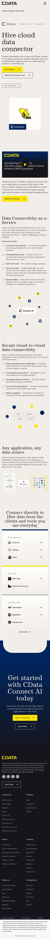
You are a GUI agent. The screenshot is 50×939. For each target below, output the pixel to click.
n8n (27, 901)
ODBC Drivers (7, 800)
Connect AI (30, 804)
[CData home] (11, 3)
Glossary (5, 905)
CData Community (9, 885)
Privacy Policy (25, 918)
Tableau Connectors (9, 831)
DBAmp (29, 812)
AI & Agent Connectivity (10, 852)
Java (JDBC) (6, 804)
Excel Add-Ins (7, 823)
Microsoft (29, 897)
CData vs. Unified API (9, 864)
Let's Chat (9, 784)
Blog (3, 893)
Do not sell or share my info (25, 936)
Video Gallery (7, 909)
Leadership (30, 860)
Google (28, 893)
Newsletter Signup (8, 901)
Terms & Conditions (8, 918)
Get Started (10, 69)
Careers (29, 868)
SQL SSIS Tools (31, 808)
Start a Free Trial (22, 718)
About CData (31, 845)
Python (4, 812)
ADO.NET (5, 808)
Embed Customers (9, 856)
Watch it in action (12, 199)
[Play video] (25, 164)
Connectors (6, 845)
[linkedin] (4, 776)
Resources (5, 897)
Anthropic (30, 885)
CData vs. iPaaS (7, 860)
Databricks (30, 889)
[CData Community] (17, 776)
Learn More (22, 726)
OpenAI (29, 905)
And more (23, 632)
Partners (29, 864)
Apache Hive (26, 24)
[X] (8, 776)
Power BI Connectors (9, 827)
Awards (29, 856)
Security (40, 918)
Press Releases (31, 849)
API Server (5, 815)
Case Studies (7, 889)
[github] (13, 776)
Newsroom (30, 852)
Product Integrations (9, 849)
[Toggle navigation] (44, 3)
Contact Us (30, 872)
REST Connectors (8, 819)
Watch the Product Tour (15, 75)
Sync (28, 800)
